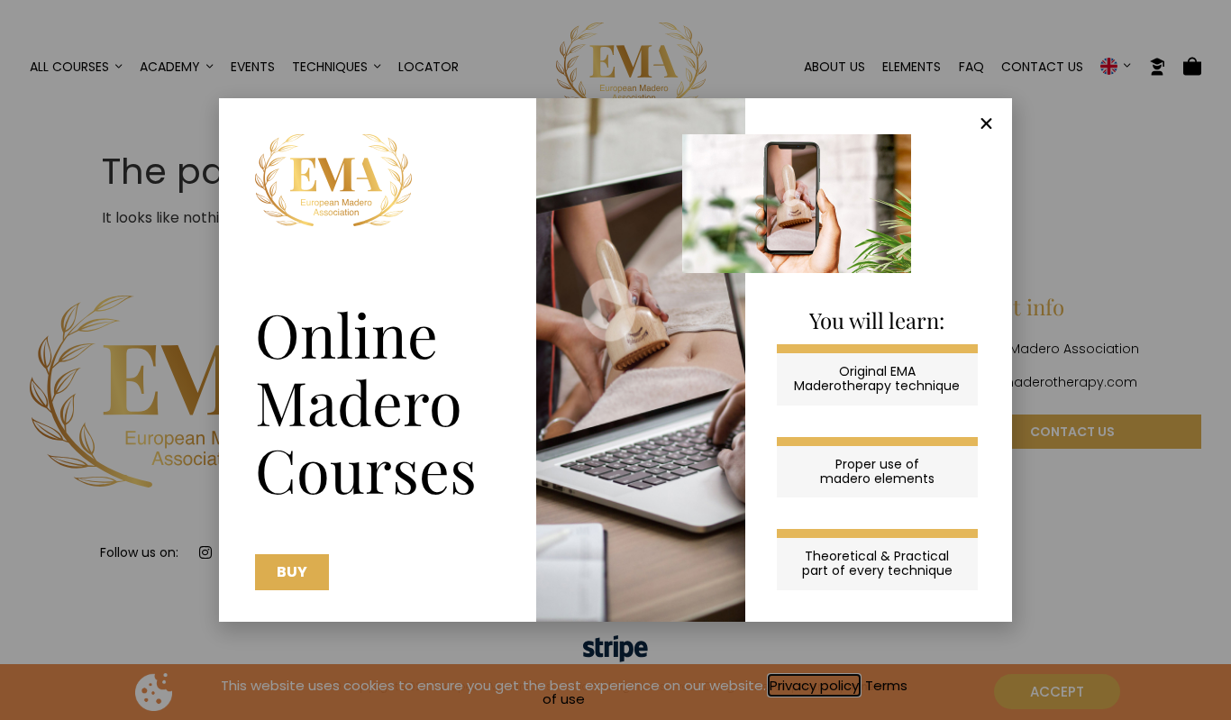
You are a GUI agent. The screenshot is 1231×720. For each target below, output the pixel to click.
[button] (986, 124)
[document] (615, 360)
